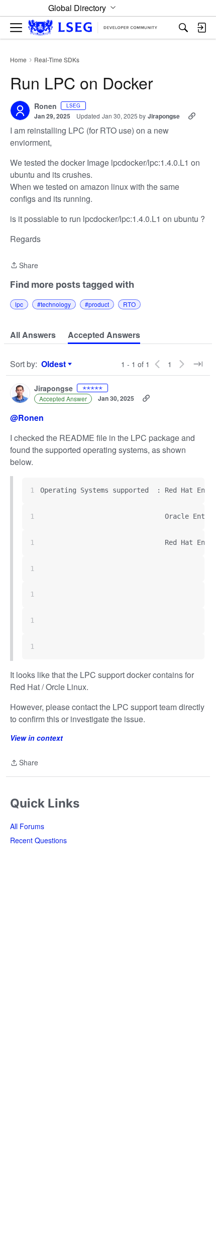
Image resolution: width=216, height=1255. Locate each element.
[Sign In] (201, 28)
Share (24, 265)
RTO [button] (129, 304)
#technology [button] (54, 304)
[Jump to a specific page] (198, 364)
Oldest (54, 364)
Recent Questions (38, 840)
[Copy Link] (192, 116)
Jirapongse (164, 116)
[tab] (33, 335)
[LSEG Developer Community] (92, 28)
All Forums (27, 826)
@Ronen (27, 417)
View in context (36, 738)
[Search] (183, 28)
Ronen (45, 106)
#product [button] (97, 304)
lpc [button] (19, 304)
